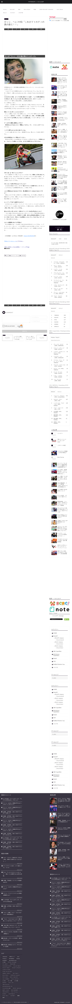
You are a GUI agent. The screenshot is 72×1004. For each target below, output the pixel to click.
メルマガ (20, 12)
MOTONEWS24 (11, 958)
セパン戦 (4, 980)
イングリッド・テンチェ (6, 969)
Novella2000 (5, 960)
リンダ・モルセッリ (12, 993)
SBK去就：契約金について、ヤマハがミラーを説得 (12, 945)
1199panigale (5, 956)
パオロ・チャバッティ (6, 984)
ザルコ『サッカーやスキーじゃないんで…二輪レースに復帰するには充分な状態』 (12, 874)
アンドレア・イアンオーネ (16, 967)
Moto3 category (59, 645)
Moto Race (27, 9)
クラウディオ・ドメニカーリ (15, 975)
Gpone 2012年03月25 (29, 235)
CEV (54, 661)
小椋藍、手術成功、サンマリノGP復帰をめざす (12, 881)
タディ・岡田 (10, 980)
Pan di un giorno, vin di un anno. (20, 1002)
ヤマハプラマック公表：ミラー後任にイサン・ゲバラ (12, 866)
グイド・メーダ (5, 977)
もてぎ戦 (4, 962)
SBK (19, 9)
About (5, 12)
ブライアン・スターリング (17, 988)
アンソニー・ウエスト (6, 967)
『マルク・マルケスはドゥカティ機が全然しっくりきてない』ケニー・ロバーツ (12, 920)
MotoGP (12, 9)
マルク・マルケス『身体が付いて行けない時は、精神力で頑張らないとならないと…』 (12, 859)
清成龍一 (18, 995)
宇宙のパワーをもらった (10, 241)
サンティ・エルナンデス (14, 977)
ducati (18, 956)
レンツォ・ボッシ (5, 995)
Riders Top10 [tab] (55, 337)
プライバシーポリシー (7, 1002)
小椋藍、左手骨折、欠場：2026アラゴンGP (12, 907)
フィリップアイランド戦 (6, 988)
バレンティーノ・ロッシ (14, 255)
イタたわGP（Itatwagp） (58, 615)
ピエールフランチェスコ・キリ (7, 986)
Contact (12, 12)
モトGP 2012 (23, 255)
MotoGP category (59, 638)
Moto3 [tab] (53, 258)
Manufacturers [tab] (55, 340)
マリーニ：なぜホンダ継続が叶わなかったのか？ (12, 887)
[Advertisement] (24, 43)
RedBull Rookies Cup (59, 664)
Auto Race (60, 9)
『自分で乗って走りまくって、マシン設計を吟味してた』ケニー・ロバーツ (12, 926)
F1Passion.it (5, 958)
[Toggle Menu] (2, 2)
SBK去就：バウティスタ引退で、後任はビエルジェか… (12, 939)
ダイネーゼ (4, 982)
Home (5, 9)
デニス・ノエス (11, 982)
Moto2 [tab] (61, 255)
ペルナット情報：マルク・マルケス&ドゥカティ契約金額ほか (12, 913)
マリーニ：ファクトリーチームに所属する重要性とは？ (12, 894)
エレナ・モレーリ (15, 973)
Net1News (18, 958)
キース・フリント (5, 975)
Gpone (7, 255)
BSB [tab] (65, 239)
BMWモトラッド (12, 956)
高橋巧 (4, 997)
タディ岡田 (16, 980)
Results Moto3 (60, 647)
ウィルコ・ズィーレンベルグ (7, 971)
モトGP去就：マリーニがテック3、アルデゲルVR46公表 (12, 900)
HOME (55, 633)
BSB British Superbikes (56, 655)
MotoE (55, 658)
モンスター (4, 993)
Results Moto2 (60, 643)
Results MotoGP (60, 640)
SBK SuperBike (57, 651)
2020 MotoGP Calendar (46, 9)
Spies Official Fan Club (12, 960)
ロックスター (13, 995)
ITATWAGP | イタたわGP (36, 1)
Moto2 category (59, 642)
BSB (35, 9)
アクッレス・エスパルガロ (12, 962)
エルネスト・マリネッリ (6, 973)
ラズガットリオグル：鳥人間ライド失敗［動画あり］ (12, 932)
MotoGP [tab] (53, 239)
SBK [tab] (60, 239)
